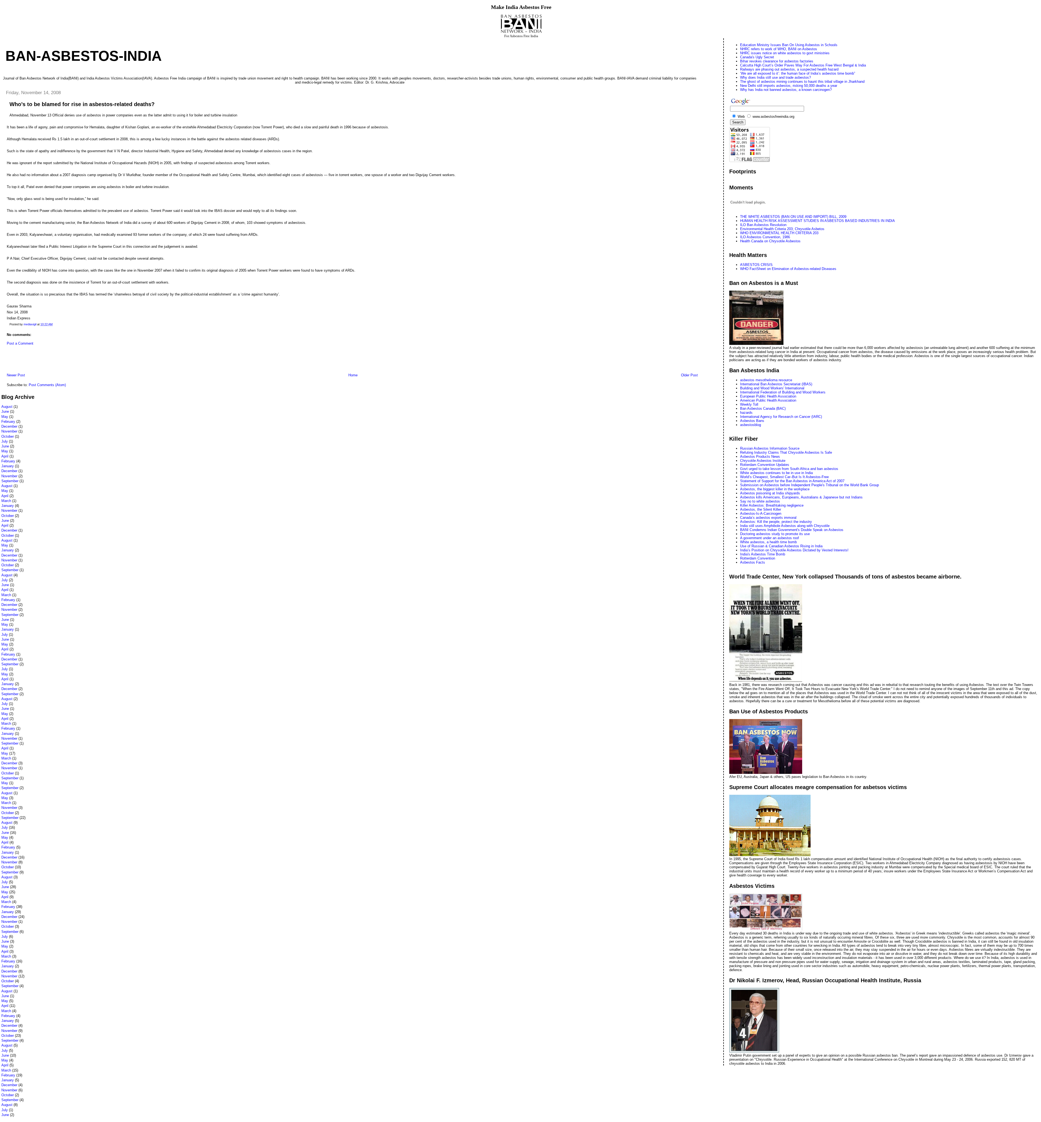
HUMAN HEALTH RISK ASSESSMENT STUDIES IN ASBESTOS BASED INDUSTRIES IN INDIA (817, 221)
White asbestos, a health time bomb (768, 542)
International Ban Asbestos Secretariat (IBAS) (776, 384)
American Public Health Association (768, 400)
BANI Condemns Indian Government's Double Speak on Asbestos (791, 530)
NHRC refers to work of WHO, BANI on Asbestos (778, 49)
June (5, 411)
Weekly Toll (749, 404)
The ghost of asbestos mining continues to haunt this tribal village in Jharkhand (802, 82)
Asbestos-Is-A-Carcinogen (760, 513)
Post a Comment (20, 343)
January (7, 466)
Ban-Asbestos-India (83, 56)
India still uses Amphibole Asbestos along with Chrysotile (785, 526)
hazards (746, 413)
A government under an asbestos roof (769, 538)
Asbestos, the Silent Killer (760, 509)
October (7, 436)
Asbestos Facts (752, 562)
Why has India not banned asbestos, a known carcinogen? (786, 90)
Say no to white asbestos (760, 501)
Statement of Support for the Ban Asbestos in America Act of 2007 (792, 481)
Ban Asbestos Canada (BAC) (763, 408)
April (4, 456)
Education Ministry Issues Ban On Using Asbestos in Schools (788, 45)
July (4, 441)
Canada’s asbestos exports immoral (768, 518)
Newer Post (16, 375)
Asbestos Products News (760, 456)
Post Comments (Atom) (47, 385)
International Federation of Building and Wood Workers (782, 392)
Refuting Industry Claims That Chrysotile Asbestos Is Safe (786, 452)
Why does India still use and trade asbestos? (775, 77)
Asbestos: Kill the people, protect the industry (776, 522)
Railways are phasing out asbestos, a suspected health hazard (789, 69)
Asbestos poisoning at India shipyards (770, 493)
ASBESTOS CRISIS (756, 265)
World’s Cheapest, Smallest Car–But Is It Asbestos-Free (784, 477)
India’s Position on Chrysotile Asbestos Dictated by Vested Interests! (794, 550)
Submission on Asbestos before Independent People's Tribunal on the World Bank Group (809, 485)
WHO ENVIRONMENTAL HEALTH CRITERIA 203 (779, 233)
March (6, 501)
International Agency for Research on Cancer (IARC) (781, 417)
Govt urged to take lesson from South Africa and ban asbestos (789, 469)
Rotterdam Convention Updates (764, 465)
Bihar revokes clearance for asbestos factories (776, 61)
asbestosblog (750, 425)
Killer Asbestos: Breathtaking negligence (772, 505)
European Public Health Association (768, 396)
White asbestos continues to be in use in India (776, 473)
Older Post (689, 375)
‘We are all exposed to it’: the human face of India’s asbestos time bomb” (797, 73)
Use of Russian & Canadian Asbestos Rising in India (781, 546)
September (9, 481)
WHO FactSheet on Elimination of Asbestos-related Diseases (788, 269)
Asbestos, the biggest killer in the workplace (774, 489)
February (8, 421)
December (9, 426)
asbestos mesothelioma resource (766, 380)
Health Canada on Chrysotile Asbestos (770, 241)
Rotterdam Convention (757, 558)
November (9, 431)
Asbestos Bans (752, 421)
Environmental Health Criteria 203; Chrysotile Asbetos (782, 229)
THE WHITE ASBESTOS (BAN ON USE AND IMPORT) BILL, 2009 (793, 217)
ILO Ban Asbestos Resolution (763, 225)
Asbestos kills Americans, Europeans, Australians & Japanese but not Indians (801, 497)
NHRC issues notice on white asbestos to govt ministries (785, 53)
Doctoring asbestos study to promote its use (775, 534)
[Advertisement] (64, 360)
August (6, 407)
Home (353, 375)
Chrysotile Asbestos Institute (762, 461)
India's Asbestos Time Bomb (762, 554)
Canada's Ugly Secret (757, 57)
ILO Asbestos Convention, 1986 (765, 237)
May (4, 417)
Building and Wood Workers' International (772, 388)
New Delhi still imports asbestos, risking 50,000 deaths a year (788, 86)
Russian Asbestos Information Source (769, 448)
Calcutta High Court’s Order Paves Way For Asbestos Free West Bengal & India (803, 65)
